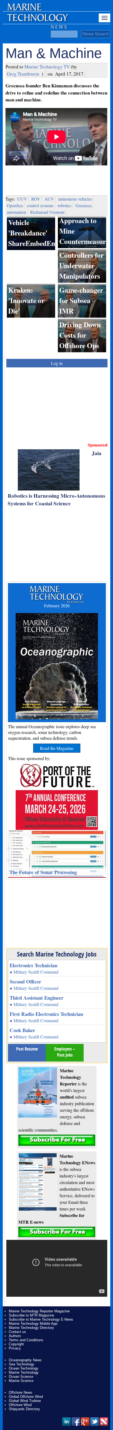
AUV (49, 199)
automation (16, 212)
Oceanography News (25, 1360)
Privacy (15, 1348)
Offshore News (20, 1392)
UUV (22, 199)
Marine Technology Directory (31, 1328)
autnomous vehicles (75, 199)
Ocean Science (21, 1376)
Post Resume (27, 1049)
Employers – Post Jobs (64, 1052)
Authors (15, 1336)
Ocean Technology (23, 1368)
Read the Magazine (57, 748)
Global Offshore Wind (26, 1397)
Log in (57, 363)
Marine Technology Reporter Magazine (39, 1311)
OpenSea (15, 205)
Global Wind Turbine (25, 1401)
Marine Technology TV (47, 66)
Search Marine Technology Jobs (57, 954)
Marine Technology (24, 1372)
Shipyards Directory (24, 1409)
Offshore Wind (20, 1405)
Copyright (16, 1344)
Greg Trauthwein (23, 74)
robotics (64, 205)
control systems (40, 205)
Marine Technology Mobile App (33, 1323)
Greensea (83, 205)
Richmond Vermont (47, 212)
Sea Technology (21, 1364)
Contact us (17, 1332)
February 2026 (57, 605)
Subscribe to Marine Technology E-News (41, 1319)
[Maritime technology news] (37, 20)
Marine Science (21, 1381)
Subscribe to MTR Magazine (31, 1315)
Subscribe (56, 1140)
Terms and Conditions (26, 1340)
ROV (35, 199)
